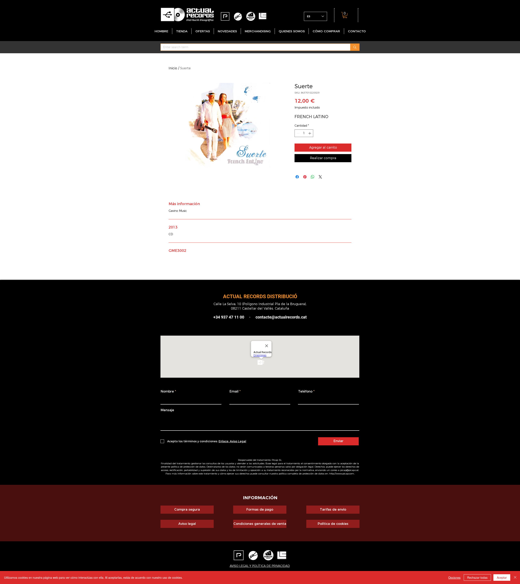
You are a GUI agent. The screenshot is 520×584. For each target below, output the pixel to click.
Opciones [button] (454, 577)
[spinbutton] (304, 133)
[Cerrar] (515, 577)
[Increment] (310, 133)
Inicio (173, 68)
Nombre (167, 391)
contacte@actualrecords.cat (281, 317)
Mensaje (167, 410)
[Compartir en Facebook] (297, 176)
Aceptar (502, 577)
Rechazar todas (477, 577)
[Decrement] (297, 133)
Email (234, 391)
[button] (345, 15)
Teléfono (305, 391)
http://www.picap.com (341, 473)
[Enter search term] (354, 47)
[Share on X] (320, 176)
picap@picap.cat (349, 470)
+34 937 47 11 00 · (231, 317)
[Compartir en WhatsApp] (312, 176)
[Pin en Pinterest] (304, 176)
